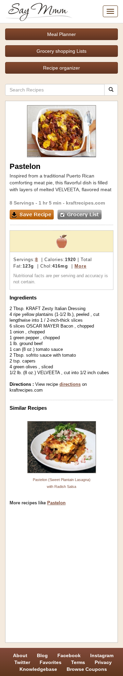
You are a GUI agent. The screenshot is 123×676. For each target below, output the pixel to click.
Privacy (103, 662)
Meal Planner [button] (61, 34)
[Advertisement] (61, 576)
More (80, 266)
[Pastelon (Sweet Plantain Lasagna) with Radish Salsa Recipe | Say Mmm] (61, 447)
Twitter (22, 662)
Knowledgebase (38, 669)
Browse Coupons (87, 669)
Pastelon (56, 502)
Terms (78, 662)
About (20, 655)
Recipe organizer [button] (61, 68)
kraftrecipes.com (85, 203)
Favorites (51, 662)
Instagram (101, 655)
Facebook (69, 655)
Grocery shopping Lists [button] (61, 51)
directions (70, 384)
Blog (42, 655)
